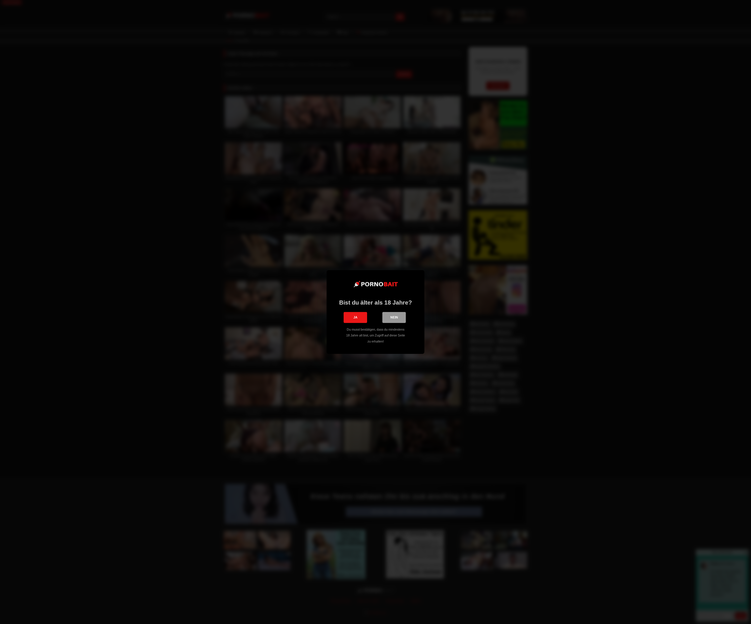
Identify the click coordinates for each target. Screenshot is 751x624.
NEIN (394, 317)
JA (355, 317)
